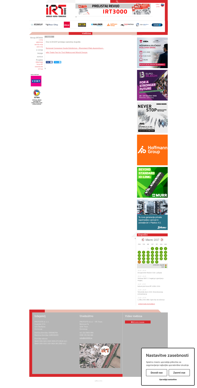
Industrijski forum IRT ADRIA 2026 (149, 286)
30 (152, 262)
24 (157, 259)
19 (165, 255)
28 (144, 262)
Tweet (56, 62)
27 (139, 262)
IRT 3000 (55, 11)
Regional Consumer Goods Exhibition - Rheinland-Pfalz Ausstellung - (75, 48)
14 (144, 255)
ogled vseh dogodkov (146, 304)
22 (148, 259)
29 (148, 262)
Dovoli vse (157, 372)
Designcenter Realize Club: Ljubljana (150, 273)
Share (48, 62)
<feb (143, 239)
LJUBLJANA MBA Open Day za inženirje (151, 300)
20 (139, 259)
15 (148, 255)
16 (152, 255)
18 (161, 255)
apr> (162, 239)
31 (157, 262)
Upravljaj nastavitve (168, 379)
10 (157, 252)
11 (161, 252)
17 (157, 255)
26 (165, 259)
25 (161, 259)
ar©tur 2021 (98, 381)
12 (165, 252)
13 (139, 255)
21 (144, 259)
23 (152, 259)
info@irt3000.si (86, 338)
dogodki (49, 37)
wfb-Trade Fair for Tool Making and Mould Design (66, 52)
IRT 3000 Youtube (138, 322)
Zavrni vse (179, 372)
